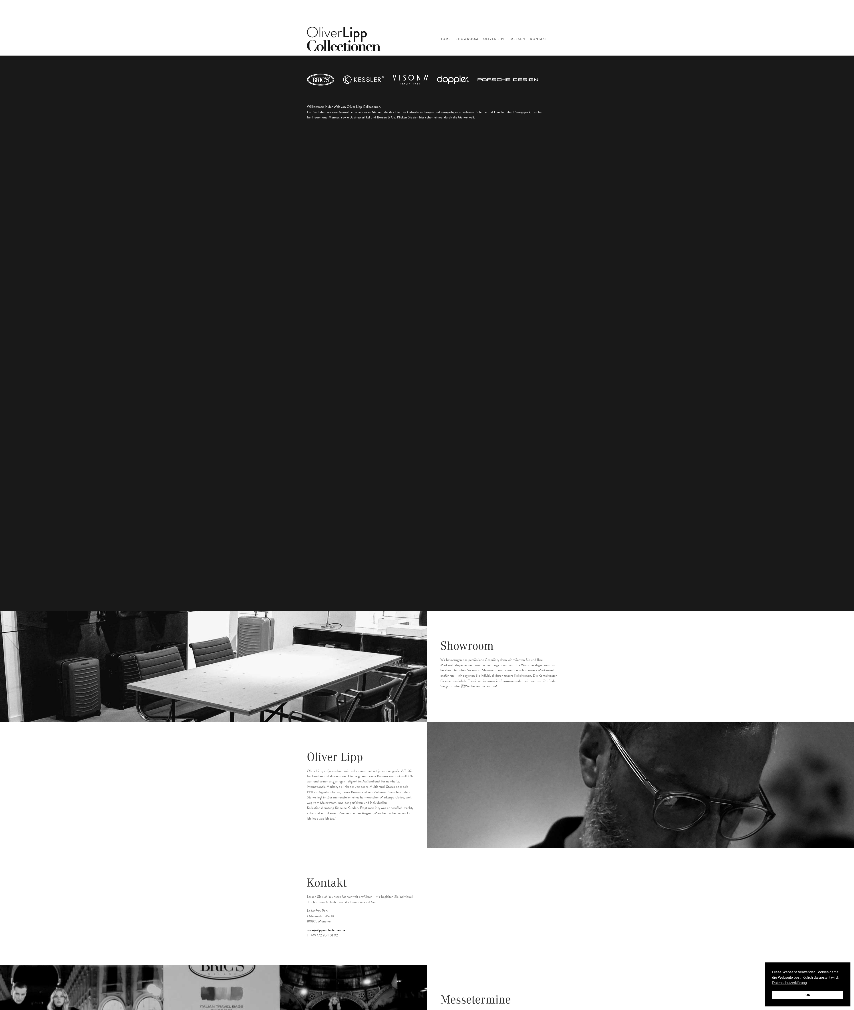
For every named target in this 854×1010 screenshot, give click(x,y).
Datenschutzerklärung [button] (789, 983)
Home (445, 39)
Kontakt (538, 39)
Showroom (467, 39)
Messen (517, 39)
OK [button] (808, 995)
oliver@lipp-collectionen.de (326, 930)
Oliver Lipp (494, 39)
